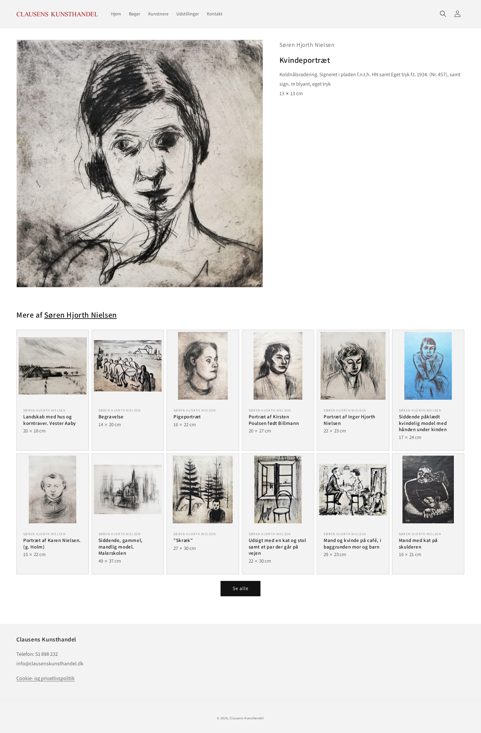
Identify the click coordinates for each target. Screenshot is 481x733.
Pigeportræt (187, 416)
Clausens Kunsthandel (247, 718)
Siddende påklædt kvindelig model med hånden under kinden (423, 422)
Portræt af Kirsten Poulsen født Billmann (274, 419)
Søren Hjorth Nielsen (307, 44)
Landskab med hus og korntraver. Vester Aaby (49, 419)
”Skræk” (183, 540)
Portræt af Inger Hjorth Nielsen (349, 419)
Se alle (240, 588)
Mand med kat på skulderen (418, 543)
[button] (443, 14)
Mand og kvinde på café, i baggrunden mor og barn (352, 543)
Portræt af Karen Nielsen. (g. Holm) (52, 543)
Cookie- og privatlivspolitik (45, 678)
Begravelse (111, 416)
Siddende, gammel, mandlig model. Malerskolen (120, 546)
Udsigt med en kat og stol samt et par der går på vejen (277, 546)
